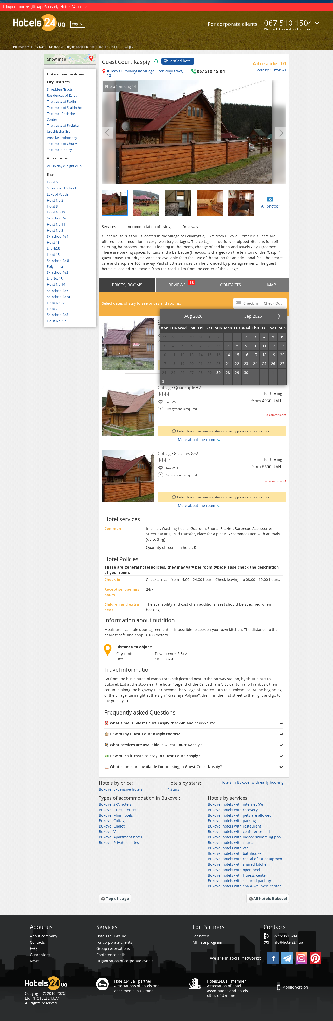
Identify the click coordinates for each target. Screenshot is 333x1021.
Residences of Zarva (62, 95)
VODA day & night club (64, 166)
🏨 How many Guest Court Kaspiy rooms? (142, 733)
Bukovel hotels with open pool (234, 869)
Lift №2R (53, 248)
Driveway (190, 226)
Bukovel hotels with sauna (230, 842)
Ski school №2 (57, 272)
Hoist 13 (53, 242)
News (35, 960)
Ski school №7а (58, 296)
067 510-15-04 (285, 935)
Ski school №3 (57, 314)
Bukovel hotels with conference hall (239, 831)
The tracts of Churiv (62, 143)
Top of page (117, 898)
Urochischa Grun (60, 131)
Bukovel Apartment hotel (120, 837)
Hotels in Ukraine (111, 935)
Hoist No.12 (56, 212)
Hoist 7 (52, 308)
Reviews (181, 284)
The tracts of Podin (61, 101)
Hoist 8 (52, 206)
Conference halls (111, 954)
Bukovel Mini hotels (116, 815)
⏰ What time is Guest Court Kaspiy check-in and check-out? (159, 722)
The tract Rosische (61, 113)
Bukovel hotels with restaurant (234, 826)
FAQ (33, 948)
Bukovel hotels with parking (232, 820)
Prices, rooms (127, 285)
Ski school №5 (57, 218)
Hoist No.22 (56, 302)
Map (271, 285)
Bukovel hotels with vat (228, 847)
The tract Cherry (59, 149)
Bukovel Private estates (119, 842)
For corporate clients (233, 24)
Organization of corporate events (125, 960)
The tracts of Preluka (63, 125)
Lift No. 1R (55, 278)
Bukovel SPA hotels (115, 804)
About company (43, 935)
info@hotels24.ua (288, 942)
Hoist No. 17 (56, 320)
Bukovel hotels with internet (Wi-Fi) (238, 804)
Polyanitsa (55, 266)
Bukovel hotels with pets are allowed (240, 815)
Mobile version (295, 987)
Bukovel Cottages (114, 820)
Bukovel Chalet (112, 826)
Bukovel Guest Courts (117, 809)
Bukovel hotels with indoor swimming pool (245, 837)
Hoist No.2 (55, 200)
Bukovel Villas (111, 831)
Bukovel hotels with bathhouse (234, 853)
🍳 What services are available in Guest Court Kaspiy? (153, 744)
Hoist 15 (53, 254)
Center (52, 119)
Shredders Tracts (60, 89)
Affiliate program (207, 942)
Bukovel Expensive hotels (121, 789)
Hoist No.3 (55, 230)
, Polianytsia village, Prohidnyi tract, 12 (145, 73)
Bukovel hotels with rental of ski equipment (246, 858)
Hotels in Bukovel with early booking (252, 782)
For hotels (201, 935)
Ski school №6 (57, 290)
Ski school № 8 (58, 260)
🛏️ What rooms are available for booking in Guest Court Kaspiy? (163, 766)
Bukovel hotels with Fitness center (237, 875)
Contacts (230, 285)
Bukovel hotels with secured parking (239, 880)
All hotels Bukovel (270, 898)
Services (109, 226)
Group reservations (113, 948)
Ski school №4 (57, 236)
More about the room (197, 439)
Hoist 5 (52, 182)
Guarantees (40, 954)
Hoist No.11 (56, 224)
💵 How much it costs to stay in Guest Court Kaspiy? (152, 755)
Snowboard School (61, 188)
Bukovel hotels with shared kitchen (238, 864)
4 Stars (173, 789)
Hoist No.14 (56, 284)
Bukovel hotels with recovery (233, 809)
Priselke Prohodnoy (62, 137)
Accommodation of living (149, 226)
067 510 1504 (288, 23)
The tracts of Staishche (64, 107)
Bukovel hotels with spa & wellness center (244, 886)
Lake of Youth (57, 194)
